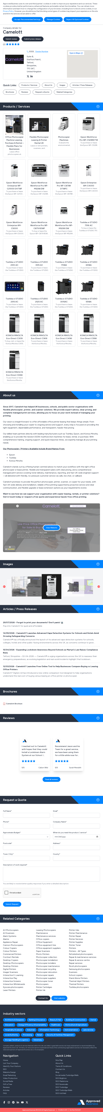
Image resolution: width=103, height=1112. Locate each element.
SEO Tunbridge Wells (64, 1090)
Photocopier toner (44, 981)
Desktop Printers (10, 966)
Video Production (10, 1078)
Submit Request (12, 904)
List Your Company (10, 1063)
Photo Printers (42, 954)
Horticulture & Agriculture (76, 1025)
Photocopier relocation (46, 972)
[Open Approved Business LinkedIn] (18, 1102)
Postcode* (7, 843)
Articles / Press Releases (82, 85)
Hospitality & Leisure (13, 1030)
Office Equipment (44, 942)
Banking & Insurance (37, 1020)
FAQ (5, 1093)
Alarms (6, 939)
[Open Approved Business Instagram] (9, 1102)
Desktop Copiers (10, 960)
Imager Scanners (10, 972)
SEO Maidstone (62, 1081)
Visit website (59, 998)
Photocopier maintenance (48, 966)
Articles (6, 1090)
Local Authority (11, 1035)
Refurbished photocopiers (81, 954)
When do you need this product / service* (70, 833)
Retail (39, 1035)
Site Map (59, 1060)
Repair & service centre (79, 960)
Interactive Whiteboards (14, 984)
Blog (57, 1072)
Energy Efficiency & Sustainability (32, 1025)
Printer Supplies (76, 942)
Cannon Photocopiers (13, 945)
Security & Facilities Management (60, 1035)
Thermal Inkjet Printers (79, 981)
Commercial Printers (12, 954)
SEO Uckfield (61, 1093)
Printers (72, 948)
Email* (55, 811)
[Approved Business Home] (88, 1102)
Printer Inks (74, 930)
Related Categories (64, 92)
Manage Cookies (53, 19)
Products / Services (29, 85)
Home (5, 1060)
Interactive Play (10, 978)
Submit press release (32, 39)
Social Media (8, 1081)
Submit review (11, 39)
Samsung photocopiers (79, 969)
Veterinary (37, 1040)
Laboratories (88, 1030)
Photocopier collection (46, 957)
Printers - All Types (77, 951)
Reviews (24, 92)
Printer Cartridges (44, 987)
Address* (57, 843)
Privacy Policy (8, 11)
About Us (48, 85)
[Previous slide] (4, 586)
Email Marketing (9, 1075)
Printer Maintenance (78, 933)
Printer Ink (40, 990)
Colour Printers (10, 951)
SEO (5, 1069)
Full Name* (7, 811)
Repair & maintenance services (82, 957)
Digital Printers (9, 969)
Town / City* (8, 854)
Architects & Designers (14, 1020)
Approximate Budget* (12, 833)
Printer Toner (75, 945)
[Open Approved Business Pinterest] (13, 1102)
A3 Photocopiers (10, 930)
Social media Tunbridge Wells (67, 1075)
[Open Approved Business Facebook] (4, 1102)
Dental (93, 1020)
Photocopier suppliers (46, 978)
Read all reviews (51, 779)
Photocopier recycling (46, 969)
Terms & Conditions (63, 1066)
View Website (51, 528)
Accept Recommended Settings (27, 19)
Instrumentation (71, 1030)
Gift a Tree (7, 1084)
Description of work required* (15, 865)
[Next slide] (98, 586)
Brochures (10, 92)
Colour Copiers (10, 948)
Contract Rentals (11, 957)
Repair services (75, 963)
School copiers (75, 975)
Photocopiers (42, 984)
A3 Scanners (8, 933)
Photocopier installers (46, 963)
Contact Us (43, 998)
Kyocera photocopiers (13, 987)
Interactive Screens (12, 981)
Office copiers (42, 939)
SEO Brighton (61, 1078)
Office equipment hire (46, 945)
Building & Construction (75, 1020)
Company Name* (60, 822)
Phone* (6, 822)
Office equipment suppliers (48, 948)
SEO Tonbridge (62, 1087)
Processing (27, 1035)
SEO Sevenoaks (62, 1084)
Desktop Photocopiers (13, 963)
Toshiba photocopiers (79, 987)
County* (56, 854)
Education (9, 1025)
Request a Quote (42, 92)
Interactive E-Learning (13, 975)
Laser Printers (9, 990)
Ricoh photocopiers (78, 966)
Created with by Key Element (69, 1110)
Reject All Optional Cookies (77, 19)
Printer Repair (75, 936)
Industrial (31, 1030)
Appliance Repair (10, 942)
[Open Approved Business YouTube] (22, 1102)
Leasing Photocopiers (46, 930)
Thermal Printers (76, 984)
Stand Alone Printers (78, 978)
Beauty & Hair (55, 1020)
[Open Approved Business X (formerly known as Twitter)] (27, 1102)
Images (62, 85)
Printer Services (76, 939)
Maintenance (42, 933)
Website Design (9, 1072)
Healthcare (55, 1025)
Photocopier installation (47, 960)
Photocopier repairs (45, 975)
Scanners (73, 972)
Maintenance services (46, 936)
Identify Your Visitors (12, 1066)
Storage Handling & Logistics (16, 1040)
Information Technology (50, 1030)
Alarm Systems (9, 936)
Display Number (41, 51)
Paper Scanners (43, 951)
